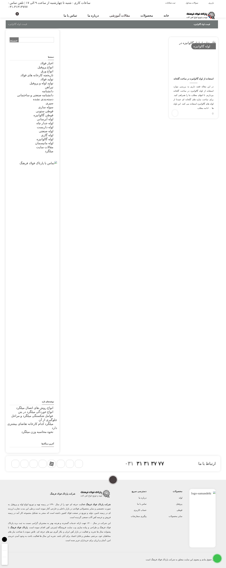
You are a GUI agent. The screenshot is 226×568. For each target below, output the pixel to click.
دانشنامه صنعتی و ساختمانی (35, 95)
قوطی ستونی (44, 111)
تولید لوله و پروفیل (41, 83)
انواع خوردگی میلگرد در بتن (35, 412)
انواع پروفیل (45, 67)
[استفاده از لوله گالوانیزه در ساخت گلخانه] (193, 56)
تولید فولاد (46, 79)
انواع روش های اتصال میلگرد (34, 408)
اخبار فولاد (46, 63)
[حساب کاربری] (22, 15)
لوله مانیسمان (44, 143)
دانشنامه (47, 91)
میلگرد (49, 151)
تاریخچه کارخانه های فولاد (36, 75)
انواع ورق (47, 71)
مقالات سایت (44, 147)
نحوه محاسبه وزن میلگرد (37, 431)
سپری (49, 103)
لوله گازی (47, 135)
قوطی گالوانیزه (43, 115)
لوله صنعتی (46, 131)
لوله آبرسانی (45, 119)
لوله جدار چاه (44, 123)
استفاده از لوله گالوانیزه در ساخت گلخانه (194, 78)
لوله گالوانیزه (201, 46)
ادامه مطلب (202, 108)
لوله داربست (45, 127)
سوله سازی (45, 107)
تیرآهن (49, 87)
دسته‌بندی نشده (43, 99)
